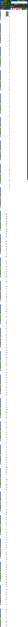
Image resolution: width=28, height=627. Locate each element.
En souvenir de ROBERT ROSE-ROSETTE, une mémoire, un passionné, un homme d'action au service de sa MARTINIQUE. (9, 101)
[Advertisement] (15, 35)
